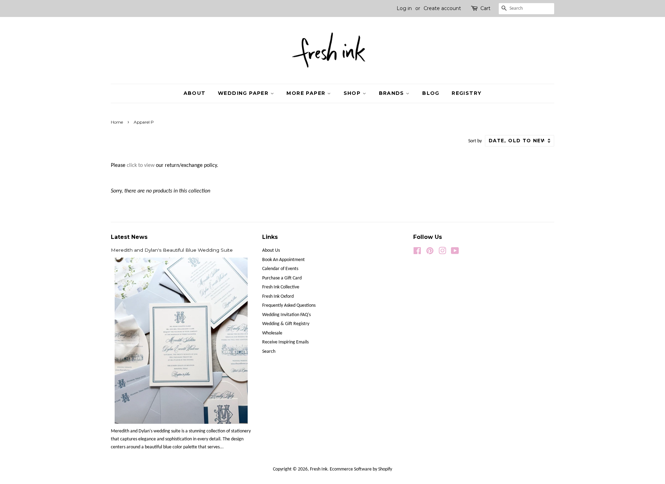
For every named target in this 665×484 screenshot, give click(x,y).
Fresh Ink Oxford (278, 296)
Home (117, 122)
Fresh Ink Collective (280, 287)
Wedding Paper (244, 93)
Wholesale (272, 333)
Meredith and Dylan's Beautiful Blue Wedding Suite (172, 250)
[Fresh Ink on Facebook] (417, 252)
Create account (442, 8)
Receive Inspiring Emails (285, 342)
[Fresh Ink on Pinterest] (430, 252)
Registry (466, 93)
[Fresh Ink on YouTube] (455, 252)
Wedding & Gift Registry (285, 324)
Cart (485, 8)
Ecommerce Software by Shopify (361, 469)
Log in (404, 8)
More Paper (306, 93)
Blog (431, 93)
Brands (392, 93)
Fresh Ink (318, 469)
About (195, 93)
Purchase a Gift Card (282, 278)
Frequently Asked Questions (289, 305)
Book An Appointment (283, 260)
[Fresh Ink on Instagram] (442, 252)
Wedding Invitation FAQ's (286, 315)
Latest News (129, 237)
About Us (271, 250)
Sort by (475, 141)
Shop (353, 93)
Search (268, 351)
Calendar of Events (280, 269)
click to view (140, 165)
